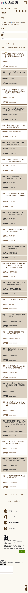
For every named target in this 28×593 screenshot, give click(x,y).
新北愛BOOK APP (14, 511)
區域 (2, 28)
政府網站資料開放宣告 (9, 546)
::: (0, 1)
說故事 (23, 22)
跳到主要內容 (3, 1)
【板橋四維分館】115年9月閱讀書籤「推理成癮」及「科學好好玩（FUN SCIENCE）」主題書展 (15, 265)
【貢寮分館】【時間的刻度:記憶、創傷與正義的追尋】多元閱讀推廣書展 (15, 385)
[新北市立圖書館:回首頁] (9, 2)
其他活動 (16, 24)
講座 (10, 22)
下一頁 (21, 494)
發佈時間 (5, 66)
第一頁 (5, 494)
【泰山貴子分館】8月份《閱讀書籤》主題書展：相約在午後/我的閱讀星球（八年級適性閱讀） (15, 91)
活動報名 (4, 22)
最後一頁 (22, 494)
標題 (3, 53)
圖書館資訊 (8, 8)
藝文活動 (10, 24)
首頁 (2, 8)
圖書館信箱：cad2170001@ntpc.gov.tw (14, 548)
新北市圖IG (12, 528)
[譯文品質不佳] (4, 565)
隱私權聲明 (18, 546)
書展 (13, 22)
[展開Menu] (25, 2)
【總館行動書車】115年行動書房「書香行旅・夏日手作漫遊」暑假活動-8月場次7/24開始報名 (15, 55)
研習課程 (18, 22)
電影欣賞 (4, 24)
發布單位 (5, 61)
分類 (2, 18)
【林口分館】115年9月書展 (17, 300)
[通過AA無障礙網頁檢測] (22, 551)
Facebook (12, 517)
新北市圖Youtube (14, 522)
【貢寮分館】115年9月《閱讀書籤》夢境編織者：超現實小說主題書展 (15, 404)
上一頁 (6, 494)
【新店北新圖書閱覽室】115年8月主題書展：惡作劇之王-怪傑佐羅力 (15, 195)
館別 (2, 35)
